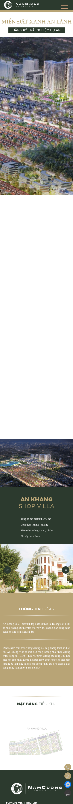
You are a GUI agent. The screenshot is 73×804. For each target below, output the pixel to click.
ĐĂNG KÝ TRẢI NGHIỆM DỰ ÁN (37, 30)
